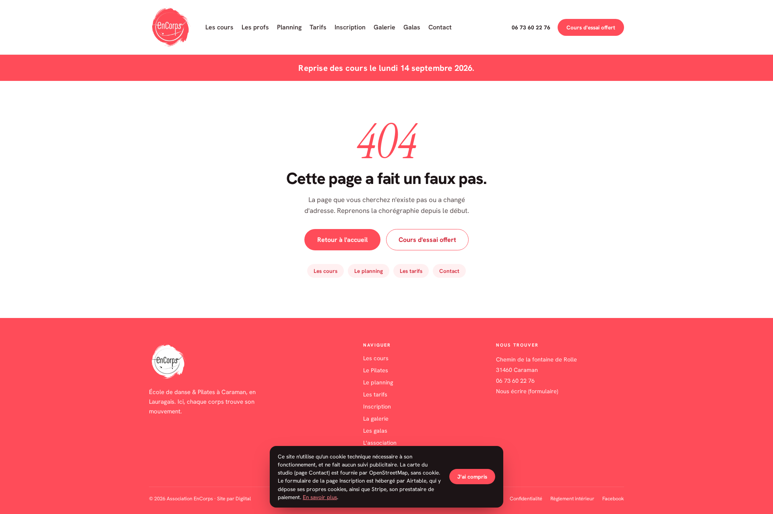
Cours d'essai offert (590, 27)
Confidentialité (526, 498)
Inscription (350, 27)
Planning (289, 27)
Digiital (243, 498)
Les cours (219, 27)
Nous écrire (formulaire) (527, 391)
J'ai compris (472, 476)
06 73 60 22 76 (531, 27)
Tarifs (318, 27)
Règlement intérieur (572, 498)
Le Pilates (375, 370)
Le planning (368, 271)
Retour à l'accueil (342, 239)
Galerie (384, 27)
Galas (411, 27)
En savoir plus (320, 497)
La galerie (376, 418)
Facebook (613, 498)
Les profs (255, 27)
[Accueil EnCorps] (170, 27)
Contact (440, 27)
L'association (380, 442)
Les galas (375, 430)
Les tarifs (411, 271)
